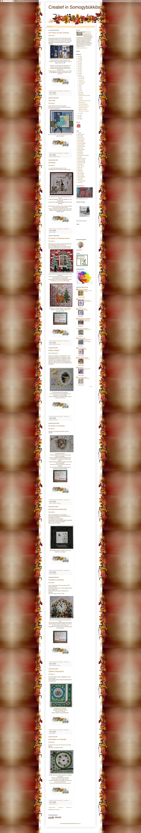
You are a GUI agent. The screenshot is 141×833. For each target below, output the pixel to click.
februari (80, 94)
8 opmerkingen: (66, 340)
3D (78, 132)
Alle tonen (91, 386)
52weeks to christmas (56, 580)
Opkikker (53, 733)
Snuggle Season (87, 358)
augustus (81, 83)
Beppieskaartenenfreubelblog (84, 318)
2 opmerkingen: (66, 416)
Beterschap (79, 134)
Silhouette (58, 156)
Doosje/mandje (80, 143)
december (81, 76)
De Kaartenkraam (81, 348)
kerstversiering (80, 161)
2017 (79, 71)
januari (80, 113)
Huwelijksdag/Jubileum (82, 155)
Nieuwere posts (52, 807)
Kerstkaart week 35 (87, 329)
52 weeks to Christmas (56, 426)
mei (79, 88)
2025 (79, 58)
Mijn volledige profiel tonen (81, 48)
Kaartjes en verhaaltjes (83, 289)
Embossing (79, 144)
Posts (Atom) (57, 809)
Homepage (49, 26)
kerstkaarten (54, 344)
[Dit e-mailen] (49, 92)
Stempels (79, 174)
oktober (80, 80)
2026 (79, 56)
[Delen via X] (52, 92)
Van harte (51, 100)
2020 (79, 66)
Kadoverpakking (80, 158)
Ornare (78, 168)
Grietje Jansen (88, 32)
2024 (79, 59)
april (80, 90)
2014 (79, 115)
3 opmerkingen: (66, 228)
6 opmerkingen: (66, 800)
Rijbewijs (79, 171)
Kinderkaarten (80, 162)
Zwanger (79, 182)
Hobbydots (79, 152)
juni (79, 87)
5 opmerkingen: (66, 729)
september (81, 81)
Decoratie (79, 140)
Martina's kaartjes (81, 338)
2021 (79, 64)
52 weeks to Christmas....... (83, 328)
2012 (79, 118)
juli (79, 85)
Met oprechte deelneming (57, 509)
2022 (79, 63)
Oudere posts (69, 807)
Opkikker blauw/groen (56, 671)
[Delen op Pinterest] (55, 92)
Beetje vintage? (53, 350)
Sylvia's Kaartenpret (82, 308)
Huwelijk (79, 153)
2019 (79, 68)
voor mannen (80, 180)
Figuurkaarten (80, 146)
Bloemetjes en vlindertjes (57, 739)
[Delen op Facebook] (54, 92)
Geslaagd (51, 163)
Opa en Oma (80, 165)
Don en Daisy (80, 141)
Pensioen (79, 170)
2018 (79, 70)
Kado (78, 156)
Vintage (56, 419)
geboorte (79, 147)
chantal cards (81, 367)
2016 (79, 73)
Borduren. (79, 137)
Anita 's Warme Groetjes (83, 357)
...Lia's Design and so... (82, 377)
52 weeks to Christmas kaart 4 (59, 238)
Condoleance (54, 573)
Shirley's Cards (81, 299)
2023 (79, 61)
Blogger (78, 823)
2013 (79, 117)
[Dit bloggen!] (51, 92)
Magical (85, 349)
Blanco (53, 419)
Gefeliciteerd (54, 94)
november (81, 78)
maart (80, 92)
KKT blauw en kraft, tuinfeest (58, 33)
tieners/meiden (80, 176)
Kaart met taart (86, 378)
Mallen (78, 164)
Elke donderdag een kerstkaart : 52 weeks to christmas (87, 340)
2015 (79, 75)
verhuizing (79, 177)
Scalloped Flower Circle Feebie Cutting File (87, 301)
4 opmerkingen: (66, 153)
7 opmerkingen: (66, 499)
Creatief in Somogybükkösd (75, 7)
